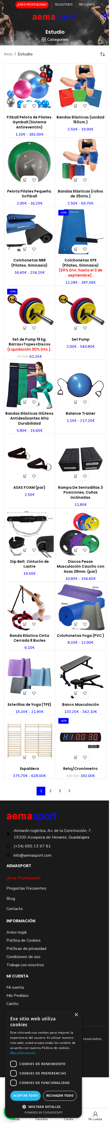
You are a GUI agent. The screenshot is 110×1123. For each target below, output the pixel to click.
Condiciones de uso (23, 957)
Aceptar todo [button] (25, 1095)
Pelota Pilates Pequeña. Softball (29, 194)
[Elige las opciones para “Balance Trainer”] (76, 402)
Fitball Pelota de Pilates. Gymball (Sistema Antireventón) (29, 122)
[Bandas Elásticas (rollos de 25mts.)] (81, 163)
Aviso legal (16, 932)
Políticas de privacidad (26, 948)
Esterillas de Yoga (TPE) (29, 704)
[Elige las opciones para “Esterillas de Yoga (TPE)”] (24, 693)
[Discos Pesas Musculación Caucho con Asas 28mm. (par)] (81, 533)
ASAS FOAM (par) (29, 487)
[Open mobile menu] (6, 17)
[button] (24, 328)
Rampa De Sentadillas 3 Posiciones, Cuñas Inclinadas (80, 492)
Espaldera (29, 768)
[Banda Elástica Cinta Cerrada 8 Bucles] (29, 607)
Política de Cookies (23, 940)
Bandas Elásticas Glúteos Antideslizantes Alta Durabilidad (29, 418)
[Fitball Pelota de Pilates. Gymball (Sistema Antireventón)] (29, 89)
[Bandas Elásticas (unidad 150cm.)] (81, 89)
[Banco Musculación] (81, 676)
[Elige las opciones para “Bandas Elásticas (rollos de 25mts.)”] (76, 180)
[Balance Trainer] (81, 385)
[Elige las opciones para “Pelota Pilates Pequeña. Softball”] (24, 180)
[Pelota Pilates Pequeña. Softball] (29, 163)
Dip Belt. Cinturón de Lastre (29, 564)
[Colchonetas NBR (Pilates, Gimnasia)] (29, 232)
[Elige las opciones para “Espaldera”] (24, 757)
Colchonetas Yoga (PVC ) (80, 635)
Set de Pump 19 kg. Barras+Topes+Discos (29, 344)
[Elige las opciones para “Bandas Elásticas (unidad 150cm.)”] (76, 106)
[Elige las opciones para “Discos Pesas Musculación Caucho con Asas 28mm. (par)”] (76, 550)
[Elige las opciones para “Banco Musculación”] (76, 693)
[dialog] (43, 1063)
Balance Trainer (80, 413)
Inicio (8, 54)
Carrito (12, 1004)
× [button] (76, 1015)
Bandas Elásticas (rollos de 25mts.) (80, 194)
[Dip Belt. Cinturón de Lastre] (29, 533)
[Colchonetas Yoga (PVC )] (81, 607)
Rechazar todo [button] (60, 1095)
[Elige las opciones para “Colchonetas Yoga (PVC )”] (76, 624)
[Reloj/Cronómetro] (81, 740)
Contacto (14, 909)
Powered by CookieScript (44, 1112)
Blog (10, 898)
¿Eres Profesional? (23, 878)
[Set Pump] (81, 311)
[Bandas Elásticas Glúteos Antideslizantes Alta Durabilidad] (29, 385)
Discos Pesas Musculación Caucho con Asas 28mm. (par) (80, 566)
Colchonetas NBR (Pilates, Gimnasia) (29, 263)
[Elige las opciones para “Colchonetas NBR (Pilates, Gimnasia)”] (24, 249)
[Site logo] (55, 17)
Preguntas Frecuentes (26, 888)
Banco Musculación (80, 704)
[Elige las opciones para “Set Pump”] (76, 328)
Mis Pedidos (17, 995)
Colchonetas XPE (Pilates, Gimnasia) (80, 268)
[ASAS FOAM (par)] (29, 459)
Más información (23, 1053)
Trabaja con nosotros (25, 965)
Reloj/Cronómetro (80, 768)
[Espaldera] (29, 740)
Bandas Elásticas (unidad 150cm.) (80, 120)
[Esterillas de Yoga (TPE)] (29, 676)
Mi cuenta (15, 987)
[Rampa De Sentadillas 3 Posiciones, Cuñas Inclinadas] (81, 459)
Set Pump (81, 339)
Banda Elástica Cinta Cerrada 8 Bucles (29, 638)
